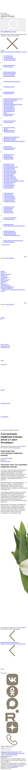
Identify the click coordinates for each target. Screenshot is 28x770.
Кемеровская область (9, 105)
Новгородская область (10, 139)
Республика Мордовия (10, 178)
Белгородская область (9, 65)
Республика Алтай (9, 165)
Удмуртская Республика (10, 217)
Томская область (8, 209)
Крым (5, 112)
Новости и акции (5, 274)
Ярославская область (9, 242)
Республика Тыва (8, 183)
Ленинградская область (10, 120)
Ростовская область (9, 186)
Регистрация (16, 447)
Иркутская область (9, 93)
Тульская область (8, 211)
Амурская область (8, 57)
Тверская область (8, 208)
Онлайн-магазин (5, 347)
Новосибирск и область (20, 51)
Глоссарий (3, 281)
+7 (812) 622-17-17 (5, 244)
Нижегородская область (10, 138)
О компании (4, 277)
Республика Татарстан (10, 182)
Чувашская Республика (10, 234)
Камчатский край (8, 103)
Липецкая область (8, 122)
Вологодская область (9, 74)
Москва (3, 51)
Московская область (9, 130)
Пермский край (8, 156)
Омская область (8, 146)
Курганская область (9, 114)
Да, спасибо (4, 16)
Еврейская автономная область (12, 81)
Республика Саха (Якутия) (11, 179)
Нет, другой (11, 16)
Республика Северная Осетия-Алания (14, 181)
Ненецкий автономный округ (12, 137)
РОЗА (2, 31)
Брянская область (8, 66)
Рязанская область (8, 188)
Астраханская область (9, 60)
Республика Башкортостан (11, 167)
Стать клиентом (5, 285)
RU (1, 319)
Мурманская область (9, 131)
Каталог (3, 272)
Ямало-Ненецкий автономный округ (13, 240)
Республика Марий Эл (10, 176)
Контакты (3, 275)
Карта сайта (21, 753)
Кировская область (9, 107)
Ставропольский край (9, 201)
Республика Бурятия (9, 168)
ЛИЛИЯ (6, 31)
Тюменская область (9, 212)
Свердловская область (9, 198)
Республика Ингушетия (10, 171)
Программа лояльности (7, 286)
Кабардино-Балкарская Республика (13, 98)
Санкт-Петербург (9, 51)
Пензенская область (9, 154)
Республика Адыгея (9, 164)
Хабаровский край (9, 224)
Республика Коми (8, 175)
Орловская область (9, 149)
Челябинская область (9, 231)
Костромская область (9, 108)
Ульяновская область (9, 219)
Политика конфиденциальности (9, 752)
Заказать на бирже (5, 461)
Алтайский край (8, 55)
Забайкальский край (9, 86)
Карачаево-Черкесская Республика (13, 104)
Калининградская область (11, 100)
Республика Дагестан (9, 169)
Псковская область (9, 158)
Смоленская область (9, 200)
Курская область (8, 115)
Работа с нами (4, 279)
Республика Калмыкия (10, 172)
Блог (2, 282)
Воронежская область (9, 76)
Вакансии (3, 284)
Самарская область (9, 193)
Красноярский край (9, 111)
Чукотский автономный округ (12, 235)
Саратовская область (9, 196)
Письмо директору (13, 753)
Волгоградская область (10, 73)
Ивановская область (9, 92)
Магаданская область (9, 127)
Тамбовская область (9, 206)
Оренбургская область (9, 148)
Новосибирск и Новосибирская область (14, 141)
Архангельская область (10, 58)
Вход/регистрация (16, 289)
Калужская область (9, 101)
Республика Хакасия (9, 185)
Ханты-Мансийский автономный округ (14, 225)
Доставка (3, 278)
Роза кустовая (12, 31)
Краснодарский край (9, 110)
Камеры (3, 271)
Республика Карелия (9, 174)
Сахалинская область (9, 197)
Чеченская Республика (10, 232)
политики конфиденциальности (15, 766)
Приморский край (8, 157)
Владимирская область (10, 72)
